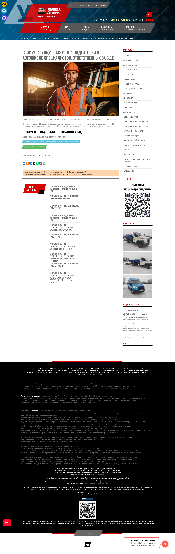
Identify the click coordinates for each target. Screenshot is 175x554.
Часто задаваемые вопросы (133, 88)
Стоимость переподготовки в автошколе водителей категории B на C (64, 218)
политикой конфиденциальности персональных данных (110, 482)
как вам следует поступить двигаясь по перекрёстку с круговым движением (50, 463)
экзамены (145, 317)
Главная (126, 55)
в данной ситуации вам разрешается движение (39, 415)
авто (145, 326)
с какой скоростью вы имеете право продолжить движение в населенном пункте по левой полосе (108, 421)
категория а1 (125, 337)
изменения (143, 319)
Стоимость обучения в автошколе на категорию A (64, 235)
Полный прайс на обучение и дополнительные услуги (42, 398)
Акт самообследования (131, 166)
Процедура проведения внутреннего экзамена (136, 160)
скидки (132, 332)
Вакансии (126, 149)
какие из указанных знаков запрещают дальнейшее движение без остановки (104, 435)
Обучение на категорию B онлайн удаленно (38, 400)
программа (137, 326)
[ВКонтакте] (24, 163)
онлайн (138, 330)
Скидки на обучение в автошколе (116, 400)
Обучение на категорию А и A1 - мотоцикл (78, 402)
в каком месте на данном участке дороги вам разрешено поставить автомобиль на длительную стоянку (61, 439)
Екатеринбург (101, 20)
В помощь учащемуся (131, 135)
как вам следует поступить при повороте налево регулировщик (66, 410)
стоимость (137, 319)
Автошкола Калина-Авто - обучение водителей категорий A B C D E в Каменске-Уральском (78, 396)
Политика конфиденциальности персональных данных (79, 400)
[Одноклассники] (27, 163)
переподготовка (126, 326)
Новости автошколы (130, 69)
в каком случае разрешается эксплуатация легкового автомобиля (46, 435)
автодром (128, 332)
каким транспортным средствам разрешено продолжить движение (47, 452)
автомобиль (132, 326)
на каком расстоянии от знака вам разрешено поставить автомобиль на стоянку (52, 412)
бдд (39, 155)
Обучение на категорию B (117, 398)
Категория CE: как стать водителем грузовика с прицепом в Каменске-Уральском (68, 384)
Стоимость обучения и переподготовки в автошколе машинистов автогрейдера (62, 246)
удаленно (146, 330)
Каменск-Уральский (120, 20)
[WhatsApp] (44, 163)
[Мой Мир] (30, 163)
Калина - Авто (131, 330)
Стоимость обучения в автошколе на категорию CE (64, 264)
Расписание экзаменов (131, 65)
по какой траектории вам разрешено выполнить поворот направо (46, 419)
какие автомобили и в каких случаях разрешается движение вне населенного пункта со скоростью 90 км (62, 424)
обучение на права (136, 323)
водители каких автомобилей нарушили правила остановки (44, 421)
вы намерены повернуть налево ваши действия (86, 437)
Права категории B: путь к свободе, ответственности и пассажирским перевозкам (96, 388)
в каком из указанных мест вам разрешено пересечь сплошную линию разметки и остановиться (58, 443)
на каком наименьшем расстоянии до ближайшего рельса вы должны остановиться (108, 452)
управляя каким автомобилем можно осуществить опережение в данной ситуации (53, 457)
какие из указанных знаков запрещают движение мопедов (109, 459)
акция (147, 326)
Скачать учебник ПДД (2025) (133, 131)
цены (125, 332)
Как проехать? (128, 98)
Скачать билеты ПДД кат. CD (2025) (135, 126)
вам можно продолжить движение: (117, 426)
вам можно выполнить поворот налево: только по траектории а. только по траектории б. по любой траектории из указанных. (69, 432)
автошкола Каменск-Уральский (134, 321)
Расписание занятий (130, 60)
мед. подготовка (148, 321)
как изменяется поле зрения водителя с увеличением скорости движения (49, 446)
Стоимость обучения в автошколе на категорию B (64, 207)
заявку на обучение (84, 174)
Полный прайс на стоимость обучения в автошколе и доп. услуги (51, 141)
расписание (134, 317)
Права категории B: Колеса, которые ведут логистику (41, 388)
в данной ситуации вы (113, 424)
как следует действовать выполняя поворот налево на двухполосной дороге (116, 412)
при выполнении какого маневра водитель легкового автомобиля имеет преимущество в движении (60, 454)
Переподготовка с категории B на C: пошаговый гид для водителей (47, 386)
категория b (125, 321)
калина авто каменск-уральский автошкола (123, 450)
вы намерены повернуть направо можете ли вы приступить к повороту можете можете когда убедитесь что (63, 430)
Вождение (130, 323)
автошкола (125, 310)
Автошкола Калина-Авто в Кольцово (95, 484)
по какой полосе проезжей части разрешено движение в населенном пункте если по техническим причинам (63, 428)
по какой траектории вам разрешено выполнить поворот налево (113, 457)
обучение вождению (145, 328)
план (132, 328)
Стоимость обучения (130, 79)
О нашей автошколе (130, 154)
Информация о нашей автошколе (135, 145)
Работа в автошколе (130, 102)
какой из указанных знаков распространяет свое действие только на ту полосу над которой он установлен (62, 450)
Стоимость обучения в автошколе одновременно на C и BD (64, 197)
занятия (132, 319)
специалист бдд (29, 155)
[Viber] (40, 163)
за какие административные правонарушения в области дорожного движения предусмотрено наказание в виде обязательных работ (73, 417)
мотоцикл (147, 337)
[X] (34, 163)
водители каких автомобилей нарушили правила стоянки (43, 437)
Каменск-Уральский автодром (134, 140)
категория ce (129, 335)
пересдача (130, 337)
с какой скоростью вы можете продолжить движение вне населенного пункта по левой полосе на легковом (63, 461)
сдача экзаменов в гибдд (138, 337)
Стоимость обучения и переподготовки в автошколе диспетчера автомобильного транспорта (62, 257)
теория (142, 326)
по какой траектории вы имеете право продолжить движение (98, 419)
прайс (143, 321)
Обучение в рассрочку (131, 84)
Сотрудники (127, 107)
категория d (125, 330)
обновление (126, 319)
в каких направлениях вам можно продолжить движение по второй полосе (111, 463)
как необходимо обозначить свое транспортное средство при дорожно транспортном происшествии (60, 448)
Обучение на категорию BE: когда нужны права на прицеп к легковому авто (105, 386)
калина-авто (142, 314)
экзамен (145, 323)
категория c (125, 323)
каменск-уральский (131, 312)
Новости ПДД (128, 74)
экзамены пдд (137, 328)
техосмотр (149, 335)
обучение (47, 155)
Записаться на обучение (34, 147)
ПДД (140, 317)
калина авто (129, 424)
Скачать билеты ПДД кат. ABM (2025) (136, 121)
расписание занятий (127, 328)
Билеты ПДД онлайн (130, 117)
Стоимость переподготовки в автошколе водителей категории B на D (64, 189)
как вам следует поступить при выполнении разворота (128, 430)
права (142, 323)
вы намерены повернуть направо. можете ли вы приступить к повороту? (49, 441)
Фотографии (127, 93)
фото (135, 330)
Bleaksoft (94, 495)
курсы (142, 330)
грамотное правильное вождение (139, 335)
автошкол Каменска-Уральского (72, 521)
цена (148, 319)
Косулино (138, 20)
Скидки (149, 20)
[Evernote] (37, 163)
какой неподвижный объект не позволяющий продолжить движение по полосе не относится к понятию (61, 426)
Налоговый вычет (129, 171)
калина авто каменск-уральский (120, 437)
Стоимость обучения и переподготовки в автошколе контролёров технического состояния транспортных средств (62, 278)
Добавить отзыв (129, 112)
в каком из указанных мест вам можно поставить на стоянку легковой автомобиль (53, 459)
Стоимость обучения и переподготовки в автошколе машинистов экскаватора (62, 227)
